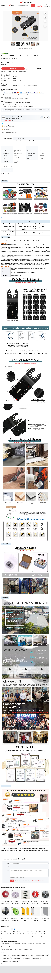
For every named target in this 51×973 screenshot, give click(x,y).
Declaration (38, 968)
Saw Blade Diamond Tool (36, 958)
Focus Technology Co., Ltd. (17, 968)
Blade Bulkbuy (16, 961)
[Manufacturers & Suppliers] (25, 2)
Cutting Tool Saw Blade (15, 958)
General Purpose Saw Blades (31, 933)
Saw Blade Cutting (5, 955)
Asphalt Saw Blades (41, 931)
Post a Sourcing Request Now (37, 880)
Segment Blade (18, 949)
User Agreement (32, 968)
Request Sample (22, 71)
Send (12, 880)
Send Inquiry (13, 68)
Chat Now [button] (39, 68)
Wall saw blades (4, 931)
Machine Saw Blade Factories (28, 955)
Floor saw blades (16, 931)
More (2, 963)
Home (2, 9)
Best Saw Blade (26, 958)
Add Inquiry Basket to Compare (25, 48)
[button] (46, 141)
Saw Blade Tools (5, 958)
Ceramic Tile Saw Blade (42, 933)
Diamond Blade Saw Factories (42, 955)
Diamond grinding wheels (42, 936)
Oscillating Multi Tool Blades (18, 936)
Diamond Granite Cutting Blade (19, 933)
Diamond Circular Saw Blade (23, 9)
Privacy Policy (44, 968)
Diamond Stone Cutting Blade (7, 933)
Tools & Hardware (8, 9)
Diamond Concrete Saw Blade (31, 931)
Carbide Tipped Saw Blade (7, 949)
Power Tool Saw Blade (6, 961)
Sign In (3, 132)
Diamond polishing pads (30, 936)
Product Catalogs (18, 929)
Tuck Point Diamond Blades (6, 936)
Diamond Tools (14, 9)
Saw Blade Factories (16, 955)
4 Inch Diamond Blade (27, 949)
